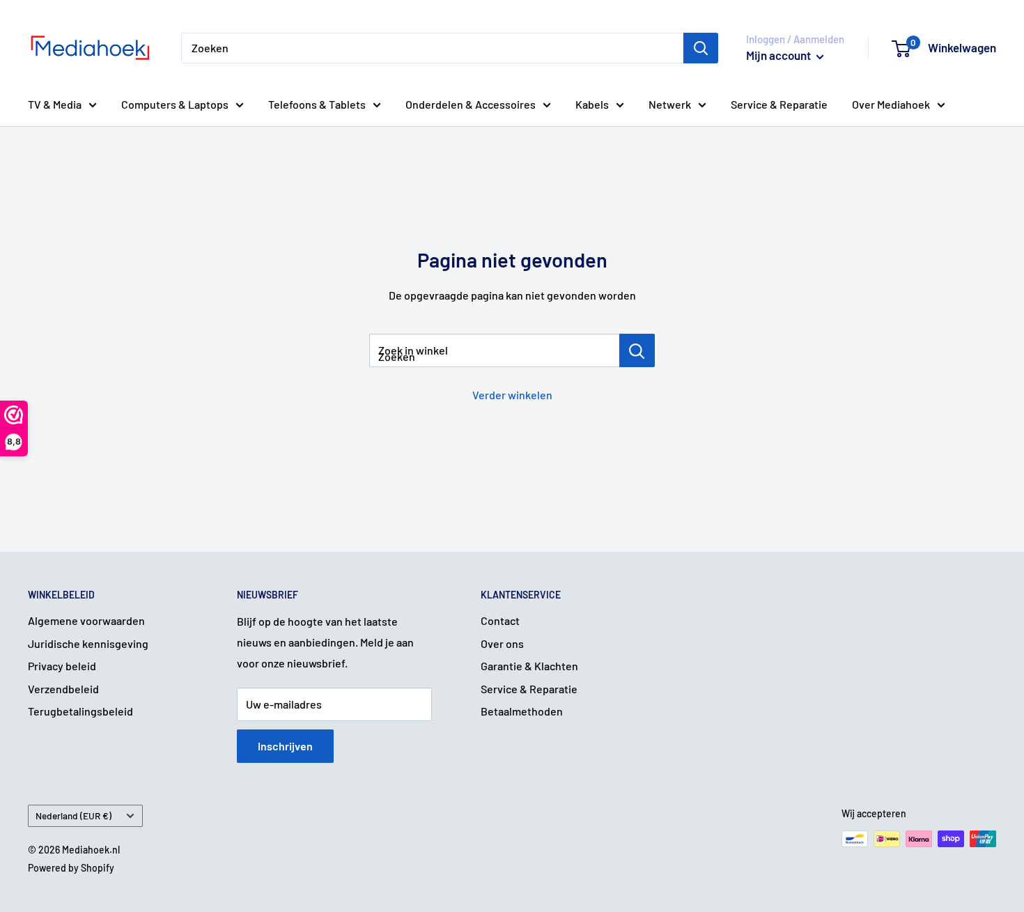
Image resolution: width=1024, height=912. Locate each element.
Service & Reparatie (779, 104)
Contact (500, 620)
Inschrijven (285, 745)
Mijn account (779, 55)
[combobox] (432, 48)
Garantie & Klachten (529, 665)
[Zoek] (700, 48)
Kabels (592, 104)
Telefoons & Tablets (317, 104)
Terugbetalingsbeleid (80, 711)
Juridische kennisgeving (88, 643)
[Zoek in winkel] (637, 350)
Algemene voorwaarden (86, 620)
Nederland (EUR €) (73, 815)
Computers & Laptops (174, 104)
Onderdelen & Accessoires (470, 104)
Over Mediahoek (891, 104)
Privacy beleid (62, 665)
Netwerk (670, 104)
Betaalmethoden (522, 711)
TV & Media (55, 104)
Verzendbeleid (63, 688)
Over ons (502, 643)
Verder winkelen (512, 394)
